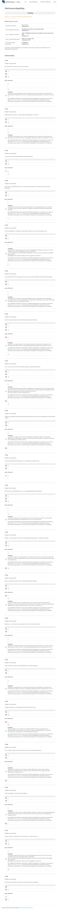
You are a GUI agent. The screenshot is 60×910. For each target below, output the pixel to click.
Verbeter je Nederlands (45, 1)
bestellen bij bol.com (17, 100)
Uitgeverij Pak (23, 907)
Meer (55, 1)
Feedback (30, 907)
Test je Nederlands (33, 1)
